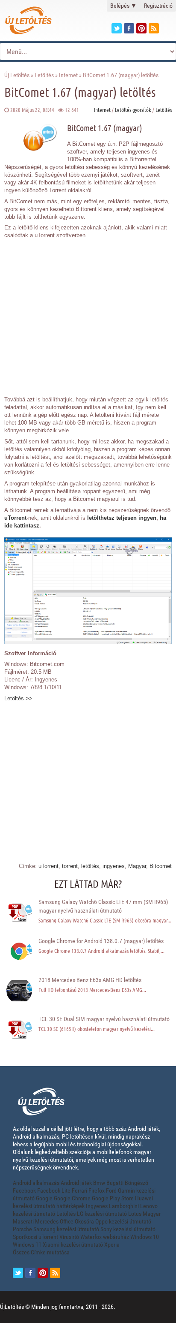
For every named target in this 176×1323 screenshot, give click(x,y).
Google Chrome (72, 1198)
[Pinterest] (141, 28)
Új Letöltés (16, 75)
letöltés (90, 866)
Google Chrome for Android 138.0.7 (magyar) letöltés (101, 940)
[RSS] (55, 1273)
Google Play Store (113, 1198)
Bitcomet (161, 866)
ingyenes (114, 866)
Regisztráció (158, 5)
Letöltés (44, 75)
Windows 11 (27, 1244)
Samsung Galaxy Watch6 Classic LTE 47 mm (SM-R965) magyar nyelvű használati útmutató (103, 906)
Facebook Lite (53, 1190)
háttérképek (70, 1205)
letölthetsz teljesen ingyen (121, 518)
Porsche (22, 1229)
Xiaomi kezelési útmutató (73, 1244)
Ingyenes (97, 1205)
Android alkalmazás (36, 1182)
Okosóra (84, 1221)
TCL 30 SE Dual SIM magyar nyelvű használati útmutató (104, 1019)
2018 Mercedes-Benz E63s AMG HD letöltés (89, 979)
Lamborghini (124, 1205)
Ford (111, 1190)
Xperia (112, 1244)
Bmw (99, 1182)
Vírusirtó (69, 1236)
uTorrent (15, 518)
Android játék (76, 1182)
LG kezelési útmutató (102, 1213)
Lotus (134, 1213)
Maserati (23, 1221)
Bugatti (114, 1182)
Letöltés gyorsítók (133, 109)
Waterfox (91, 1236)
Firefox (96, 1190)
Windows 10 (144, 1236)
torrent (70, 866)
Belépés (123, 5)
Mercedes (47, 1221)
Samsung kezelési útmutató (66, 1229)
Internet (68, 75)
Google (44, 1198)
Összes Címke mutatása (41, 1252)
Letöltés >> (18, 698)
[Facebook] (129, 28)
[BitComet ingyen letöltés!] (88, 642)
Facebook (24, 1190)
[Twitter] (116, 28)
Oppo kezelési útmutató (123, 1221)
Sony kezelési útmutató (127, 1229)
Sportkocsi (25, 1236)
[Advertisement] (88, 313)
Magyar (137, 866)
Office (66, 1221)
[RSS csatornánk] (154, 28)
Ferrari (79, 1190)
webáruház (116, 1236)
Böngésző (136, 1182)
